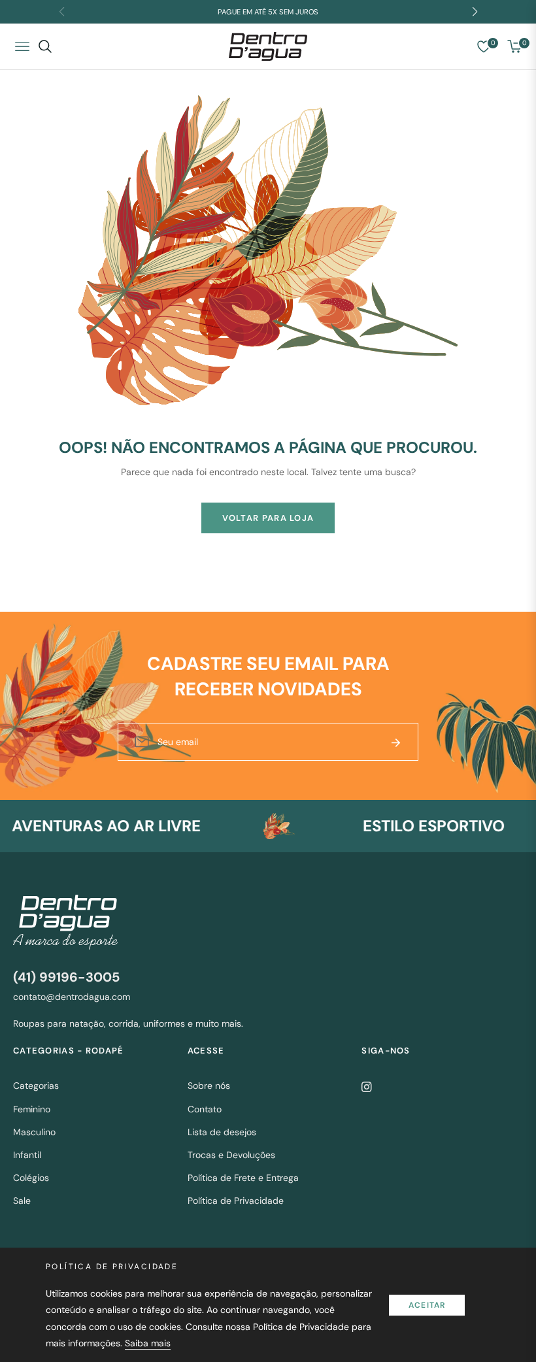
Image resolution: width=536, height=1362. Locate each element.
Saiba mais (148, 1343)
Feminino (31, 1109)
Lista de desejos (222, 1132)
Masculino (34, 1132)
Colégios (31, 1178)
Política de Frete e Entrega (243, 1178)
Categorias (36, 1085)
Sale (22, 1200)
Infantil (27, 1155)
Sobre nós (209, 1085)
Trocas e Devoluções (231, 1155)
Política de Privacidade (236, 1200)
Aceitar (427, 1305)
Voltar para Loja (268, 517)
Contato (205, 1109)
